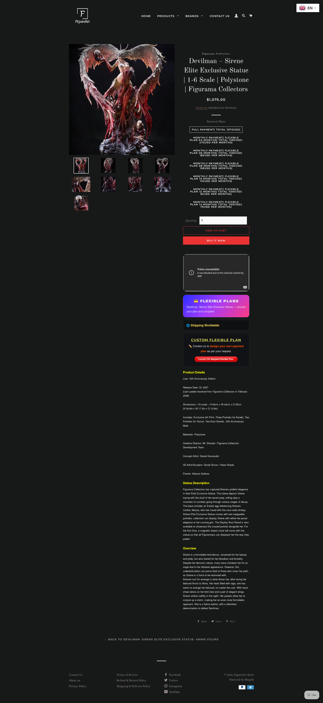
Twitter (173, 680)
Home (146, 16)
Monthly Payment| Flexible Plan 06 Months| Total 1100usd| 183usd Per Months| (216, 153)
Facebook (174, 674)
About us (74, 680)
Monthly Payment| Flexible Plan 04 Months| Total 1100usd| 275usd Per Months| (216, 140)
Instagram (175, 686)
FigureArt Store (244, 674)
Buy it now (216, 240)
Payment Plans (216, 121)
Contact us (220, 16)
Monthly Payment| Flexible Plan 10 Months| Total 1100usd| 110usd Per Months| (216, 179)
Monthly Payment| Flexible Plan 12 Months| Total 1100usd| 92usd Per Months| (216, 191)
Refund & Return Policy (131, 680)
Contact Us (76, 674)
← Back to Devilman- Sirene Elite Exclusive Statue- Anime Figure (161, 639)
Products (166, 16)
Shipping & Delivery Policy (133, 686)
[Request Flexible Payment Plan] (216, 358)
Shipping (201, 107)
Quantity (191, 220)
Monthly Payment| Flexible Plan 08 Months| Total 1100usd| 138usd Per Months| (216, 166)
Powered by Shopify (241, 679)
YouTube (174, 692)
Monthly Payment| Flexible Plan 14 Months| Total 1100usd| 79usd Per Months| (216, 204)
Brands (192, 16)
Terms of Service (127, 674)
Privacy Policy (77, 686)
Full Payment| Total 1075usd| (216, 129)
